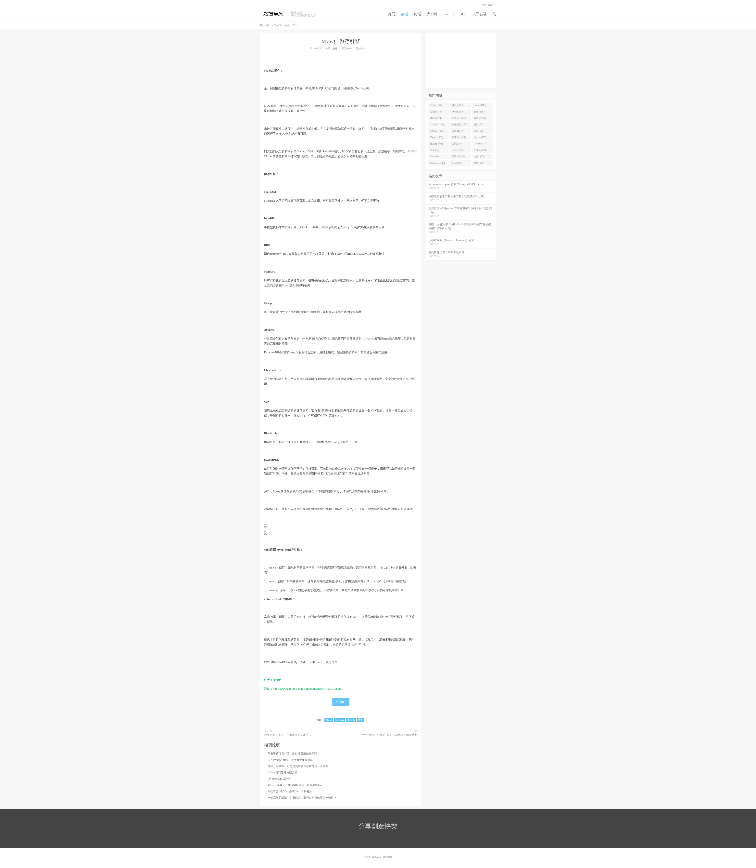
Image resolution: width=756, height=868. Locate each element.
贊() (342, 702)
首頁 (391, 14)
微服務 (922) (436, 143)
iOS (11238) (436, 105)
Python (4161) (458, 111)
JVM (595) (457, 163)
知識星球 (273, 14)
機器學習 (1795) (460, 124)
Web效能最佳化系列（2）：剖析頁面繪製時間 (389, 734)
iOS (464, 14)
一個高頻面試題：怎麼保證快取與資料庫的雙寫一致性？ (302, 797)
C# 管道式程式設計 (279, 778)
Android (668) (480, 150)
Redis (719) (457, 150)
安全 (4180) (436, 111)
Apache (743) (480, 143)
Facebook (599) (437, 163)
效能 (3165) (479, 111)
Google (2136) (437, 124)
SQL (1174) (479, 130)
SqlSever (339, 720)
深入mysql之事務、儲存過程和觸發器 (290, 759)
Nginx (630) (479, 156)
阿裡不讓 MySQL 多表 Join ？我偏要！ (291, 791)
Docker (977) (480, 137)
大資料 (432, 14)
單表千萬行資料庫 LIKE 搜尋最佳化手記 (292, 753)
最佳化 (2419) (459, 118)
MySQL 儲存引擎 (340, 41)
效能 (360, 720)
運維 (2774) (436, 118)
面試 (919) (457, 143)
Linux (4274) (480, 105)
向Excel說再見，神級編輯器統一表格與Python (295, 785)
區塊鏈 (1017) (459, 137)
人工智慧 (479, 14)
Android (449, 14)
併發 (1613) (479, 124)
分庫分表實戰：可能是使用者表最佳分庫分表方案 (298, 766)
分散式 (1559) (437, 130)
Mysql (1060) (436, 137)
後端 (404, 14)
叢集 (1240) (457, 130)
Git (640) (434, 156)
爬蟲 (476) (479, 163)
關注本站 (488, 5)
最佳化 (351, 720)
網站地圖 (387, 857)
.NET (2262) (480, 118)
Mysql (329, 720)
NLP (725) (435, 150)
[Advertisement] (460, 60)
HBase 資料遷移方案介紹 (282, 772)
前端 (417, 14)
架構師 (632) (458, 156)
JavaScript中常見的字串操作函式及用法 (287, 734)
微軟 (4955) (457, 105)
